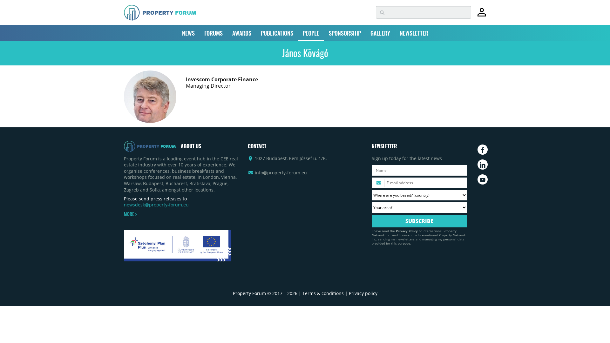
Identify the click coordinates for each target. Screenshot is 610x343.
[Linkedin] (483, 164)
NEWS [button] (188, 33)
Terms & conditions (323, 293)
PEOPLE (311, 33)
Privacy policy (363, 293)
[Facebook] (483, 150)
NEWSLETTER (414, 33)
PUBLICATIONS (277, 33)
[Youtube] (483, 179)
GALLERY (380, 33)
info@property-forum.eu (281, 173)
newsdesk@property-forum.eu (156, 205)
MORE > (130, 214)
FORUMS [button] (213, 33)
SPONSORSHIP (345, 33)
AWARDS (241, 33)
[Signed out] (482, 15)
